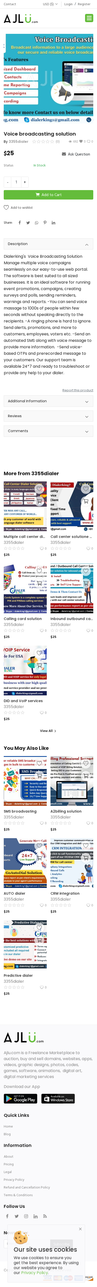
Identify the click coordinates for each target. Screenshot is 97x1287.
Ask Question (78, 154)
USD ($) (48, 4)
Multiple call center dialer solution (25, 536)
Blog (7, 1134)
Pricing (9, 1164)
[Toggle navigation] (89, 18)
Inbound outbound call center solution (72, 618)
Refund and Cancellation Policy (27, 1187)
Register (84, 4)
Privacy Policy (14, 1180)
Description (18, 243)
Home (8, 1126)
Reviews (15, 415)
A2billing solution (66, 811)
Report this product (77, 390)
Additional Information (27, 401)
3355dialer (18, 141)
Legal (8, 1172)
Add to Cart (52, 195)
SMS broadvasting (20, 811)
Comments (18, 430)
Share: (8, 222)
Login (68, 4)
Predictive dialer (18, 975)
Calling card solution (23, 618)
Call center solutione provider (72, 536)
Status (8, 165)
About (8, 1156)
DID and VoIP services (23, 700)
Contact (10, 4)
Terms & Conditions (18, 1195)
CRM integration (65, 893)
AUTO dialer (14, 893)
